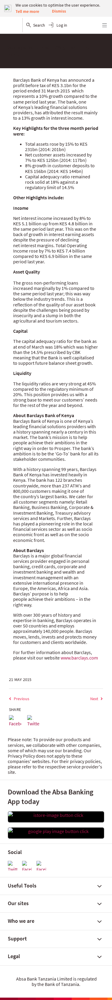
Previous (21, 698)
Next (94, 698)
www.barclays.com (79, 658)
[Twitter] (33, 721)
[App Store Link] (56, 815)
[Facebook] (15, 721)
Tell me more (27, 11)
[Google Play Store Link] (56, 831)
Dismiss (59, 11)
